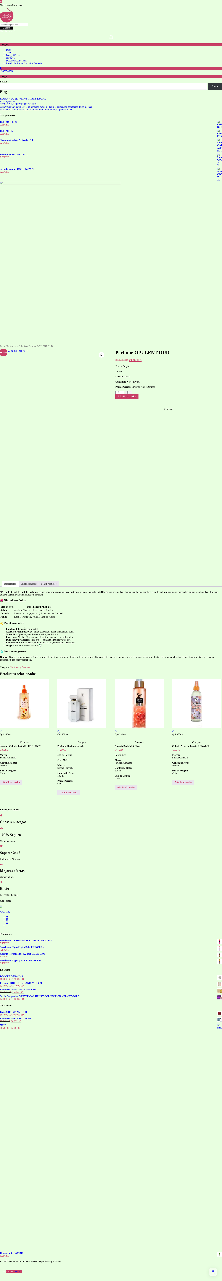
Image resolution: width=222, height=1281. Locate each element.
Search (6, 28)
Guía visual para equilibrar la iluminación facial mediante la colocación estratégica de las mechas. (46, 107)
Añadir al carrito (127, 396)
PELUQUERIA (8, 101)
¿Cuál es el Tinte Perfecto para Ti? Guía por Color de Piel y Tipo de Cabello (36, 109)
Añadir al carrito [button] (11, 782)
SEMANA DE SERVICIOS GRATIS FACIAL (23, 98)
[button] (101, 355)
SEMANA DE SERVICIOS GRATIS (18, 104)
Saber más (5, 912)
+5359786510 (6, 71)
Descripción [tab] (10, 584)
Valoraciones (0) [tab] (29, 584)
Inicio (2, 346)
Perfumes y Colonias (17, 346)
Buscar (3, 81)
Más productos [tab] (48, 584)
